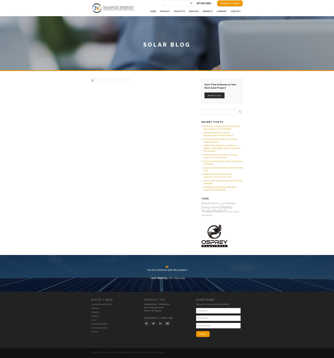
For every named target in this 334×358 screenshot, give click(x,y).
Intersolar (221, 203)
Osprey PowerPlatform (216, 209)
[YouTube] (167, 323)
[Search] (191, 3)
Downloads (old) (99, 328)
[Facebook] (146, 323)
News (93, 320)
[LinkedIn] (160, 323)
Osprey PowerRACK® (101, 304)
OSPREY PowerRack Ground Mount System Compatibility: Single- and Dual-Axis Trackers (221, 148)
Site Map (149, 352)
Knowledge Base (99, 324)
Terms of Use (139, 352)
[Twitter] (153, 323)
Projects (95, 316)
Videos (94, 332)
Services (95, 308)
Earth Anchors (209, 203)
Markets (95, 312)
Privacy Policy (159, 352)
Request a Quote (214, 95)
